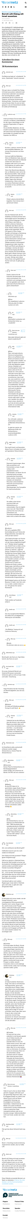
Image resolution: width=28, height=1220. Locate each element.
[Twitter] (8, 7)
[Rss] (14, 7)
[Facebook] (5, 7)
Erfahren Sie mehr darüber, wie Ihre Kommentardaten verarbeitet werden (13, 1182)
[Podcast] (3, 7)
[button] (25, 2)
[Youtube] (11, 7)
